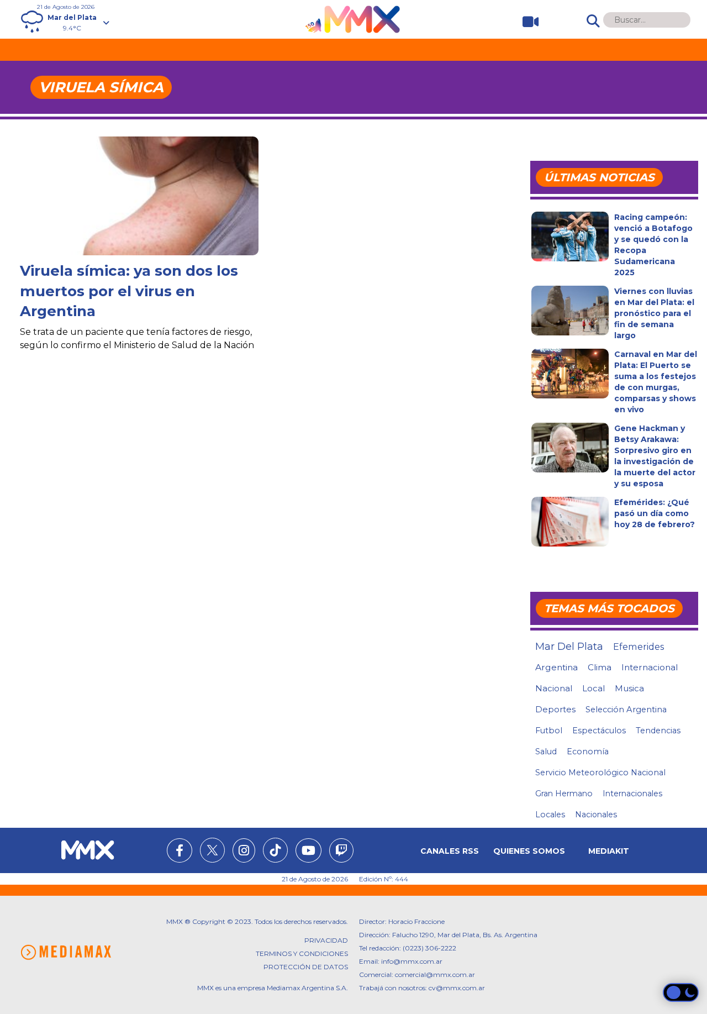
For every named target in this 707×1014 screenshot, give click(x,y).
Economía (588, 751)
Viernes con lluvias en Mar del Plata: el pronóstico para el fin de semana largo (654, 313)
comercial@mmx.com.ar (435, 974)
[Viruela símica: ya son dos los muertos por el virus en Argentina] (139, 226)
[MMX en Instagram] (244, 852)
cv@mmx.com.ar (457, 988)
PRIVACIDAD (326, 940)
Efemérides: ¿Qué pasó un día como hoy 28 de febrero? (654, 513)
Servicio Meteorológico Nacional (600, 772)
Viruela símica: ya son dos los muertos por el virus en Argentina (129, 291)
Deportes (555, 709)
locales (550, 814)
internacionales (632, 793)
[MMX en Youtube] (308, 852)
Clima (599, 667)
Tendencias (658, 730)
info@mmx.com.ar (411, 961)
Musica (629, 688)
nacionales (596, 814)
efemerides (638, 646)
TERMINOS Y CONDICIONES (302, 953)
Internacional (649, 667)
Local (593, 688)
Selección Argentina (626, 709)
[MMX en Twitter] (212, 850)
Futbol (548, 730)
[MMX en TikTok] (275, 850)
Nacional (553, 688)
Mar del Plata (569, 646)
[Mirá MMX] (526, 22)
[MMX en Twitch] (341, 852)
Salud (546, 751)
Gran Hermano (564, 793)
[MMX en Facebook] (179, 852)
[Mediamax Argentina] (65, 952)
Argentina (556, 667)
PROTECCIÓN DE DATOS (305, 967)
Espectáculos (599, 730)
